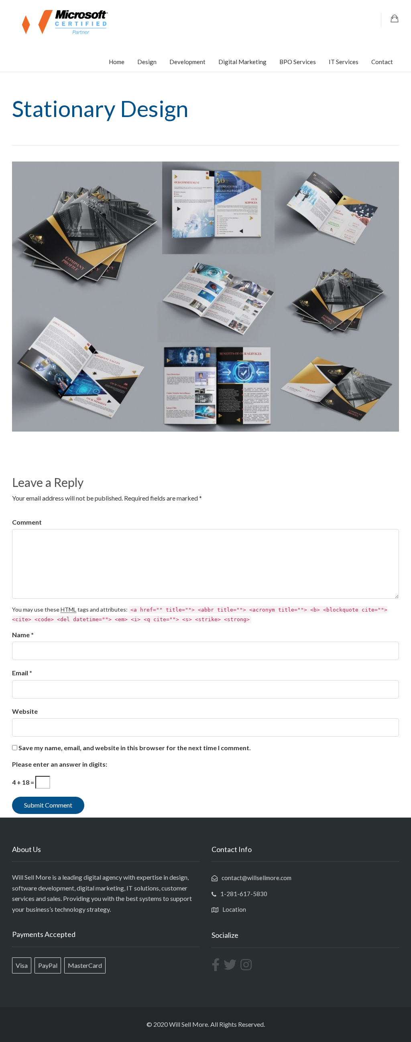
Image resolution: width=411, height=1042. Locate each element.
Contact (382, 61)
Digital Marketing (242, 61)
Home (116, 61)
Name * (23, 634)
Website (25, 711)
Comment (27, 522)
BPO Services (297, 61)
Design (147, 61)
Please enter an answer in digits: (59, 764)
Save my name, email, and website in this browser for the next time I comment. (134, 747)
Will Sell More (188, 1024)
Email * (22, 672)
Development (187, 61)
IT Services (343, 61)
